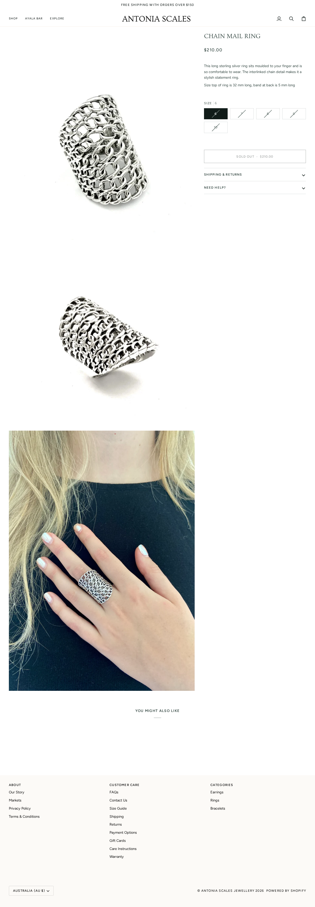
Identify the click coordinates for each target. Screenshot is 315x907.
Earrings (216, 792)
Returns (116, 824)
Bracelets (217, 808)
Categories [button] (221, 785)
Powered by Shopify (286, 890)
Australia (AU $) (29, 890)
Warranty (117, 856)
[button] (15, 18)
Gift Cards (118, 840)
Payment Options (123, 832)
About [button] (15, 785)
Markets (15, 800)
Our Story (16, 792)
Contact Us (118, 800)
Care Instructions (123, 849)
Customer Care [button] (125, 785)
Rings (214, 800)
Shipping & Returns (223, 174)
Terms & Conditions (24, 816)
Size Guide (118, 808)
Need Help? (215, 187)
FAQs (114, 792)
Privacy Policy (20, 808)
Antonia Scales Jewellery (227, 890)
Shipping (117, 816)
